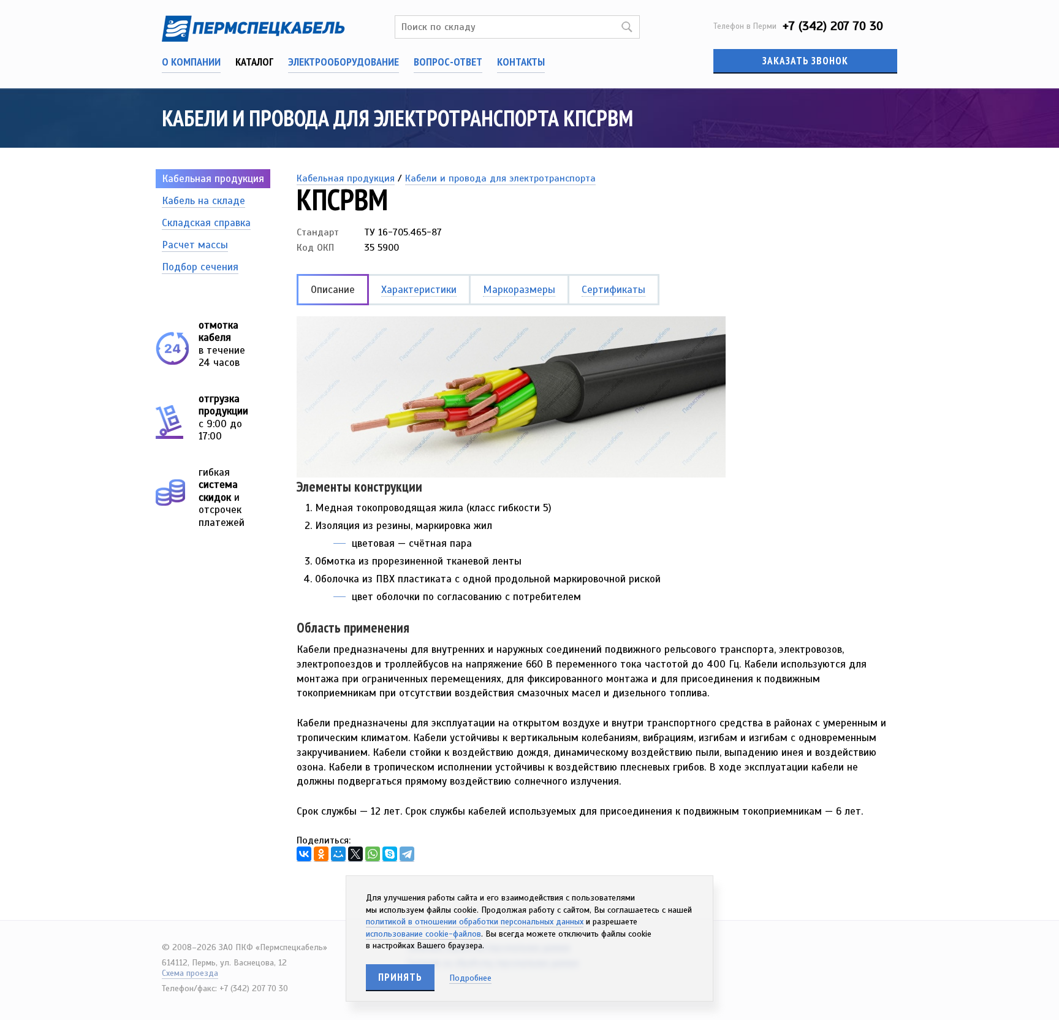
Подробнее (470, 978)
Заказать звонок (805, 60)
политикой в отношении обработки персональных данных (474, 921)
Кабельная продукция (213, 178)
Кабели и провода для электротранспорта (500, 178)
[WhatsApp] (372, 854)
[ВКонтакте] (304, 854)
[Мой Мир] (338, 854)
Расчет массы (195, 244)
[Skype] (389, 854)
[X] (355, 854)
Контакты (521, 62)
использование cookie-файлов (423, 934)
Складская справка (206, 222)
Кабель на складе (203, 200)
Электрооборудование (343, 62)
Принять (400, 977)
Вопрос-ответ (448, 62)
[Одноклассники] (321, 854)
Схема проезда (190, 973)
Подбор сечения (200, 267)
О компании (191, 62)
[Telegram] (407, 854)
